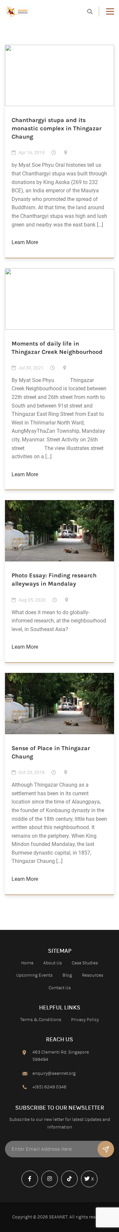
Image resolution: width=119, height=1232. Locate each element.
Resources (92, 975)
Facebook (31, 1186)
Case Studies (85, 963)
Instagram (51, 1186)
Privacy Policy (85, 1019)
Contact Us (60, 988)
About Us (52, 963)
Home (27, 963)
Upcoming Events (34, 975)
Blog (67, 975)
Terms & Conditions (40, 1019)
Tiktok (71, 1186)
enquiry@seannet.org (54, 1073)
